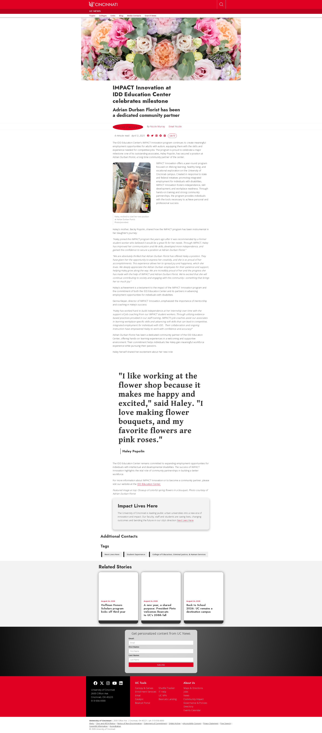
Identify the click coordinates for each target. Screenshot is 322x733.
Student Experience (136, 554)
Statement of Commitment (155, 723)
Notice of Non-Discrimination (129, 723)
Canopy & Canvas (144, 688)
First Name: (134, 647)
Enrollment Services (145, 691)
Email (138, 695)
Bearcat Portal (142, 702)
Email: (131, 638)
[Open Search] (221, 4)
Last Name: (134, 655)
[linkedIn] (121, 683)
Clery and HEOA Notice (105, 723)
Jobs (186, 691)
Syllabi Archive (175, 723)
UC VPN (163, 695)
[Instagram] (108, 683)
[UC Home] (103, 4)
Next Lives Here (185, 520)
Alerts (91, 723)
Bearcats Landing (168, 699)
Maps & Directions (193, 688)
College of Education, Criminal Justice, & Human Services (179, 554)
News (186, 695)
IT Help (162, 691)
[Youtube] (114, 683)
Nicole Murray (157, 126)
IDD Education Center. (149, 483)
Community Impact (194, 699)
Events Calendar (192, 710)
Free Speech (225, 723)
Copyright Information (98, 726)
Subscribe (161, 665)
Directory (188, 706)
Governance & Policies (195, 702)
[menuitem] (92, 16)
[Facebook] (95, 683)
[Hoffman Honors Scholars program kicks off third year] (118, 585)
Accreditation (115, 726)
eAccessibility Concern (192, 723)
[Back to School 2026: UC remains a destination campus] (203, 585)
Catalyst (139, 699)
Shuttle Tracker (167, 688)
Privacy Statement (210, 723)
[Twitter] (102, 683)
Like (171, 136)
